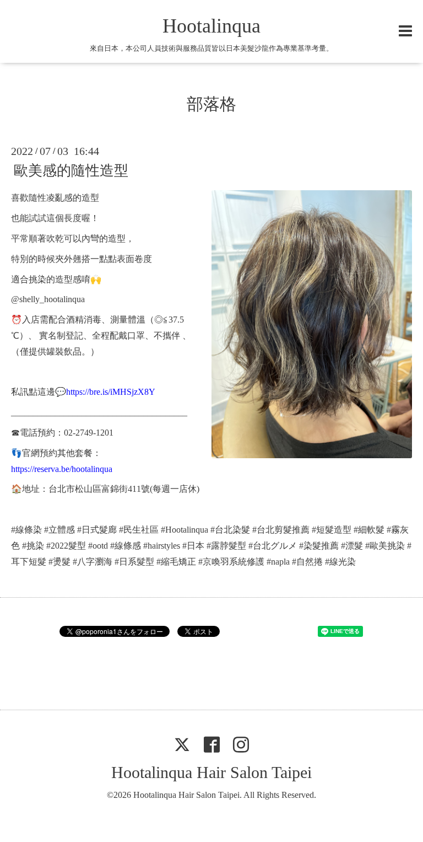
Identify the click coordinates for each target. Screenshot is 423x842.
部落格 (211, 104)
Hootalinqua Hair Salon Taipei (211, 772)
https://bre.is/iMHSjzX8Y (110, 391)
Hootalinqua (211, 26)
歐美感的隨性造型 (71, 171)
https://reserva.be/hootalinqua (61, 469)
